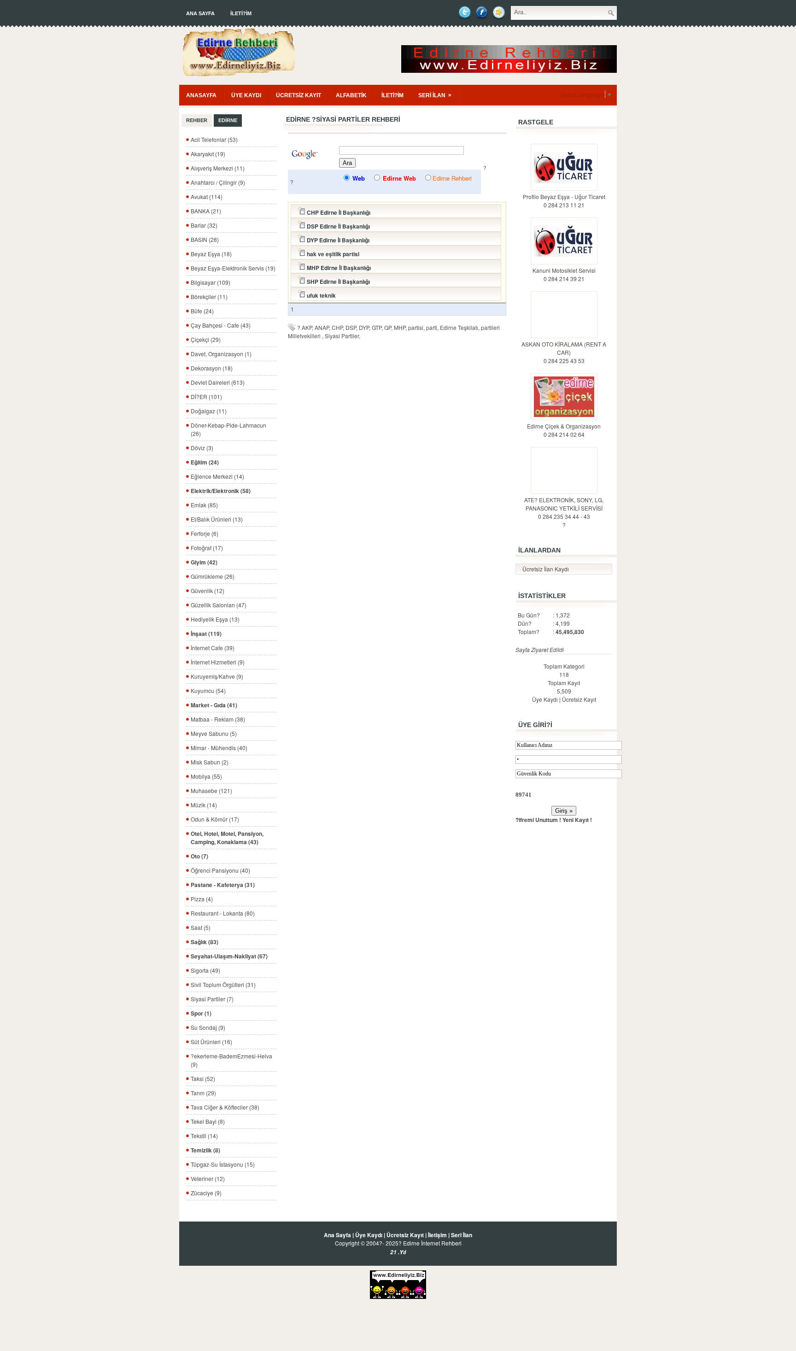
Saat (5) (201, 927)
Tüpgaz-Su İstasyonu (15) (223, 1164)
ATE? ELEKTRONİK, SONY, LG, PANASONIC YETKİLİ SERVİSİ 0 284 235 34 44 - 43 (563, 508)
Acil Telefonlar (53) (214, 139)
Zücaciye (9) (206, 1193)
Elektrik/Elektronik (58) (221, 491)
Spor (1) (201, 1013)
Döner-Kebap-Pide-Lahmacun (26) (228, 429)
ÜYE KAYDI (246, 95)
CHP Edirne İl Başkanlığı (337, 212)
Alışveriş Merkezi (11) (218, 168)
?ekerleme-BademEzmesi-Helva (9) (231, 1060)
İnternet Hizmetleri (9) (218, 662)
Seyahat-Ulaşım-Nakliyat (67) (229, 956)
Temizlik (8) (205, 1150)
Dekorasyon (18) (212, 368)
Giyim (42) (204, 562)
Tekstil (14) (204, 1136)
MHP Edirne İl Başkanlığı (338, 268)
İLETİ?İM (241, 13)
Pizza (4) (202, 899)
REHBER (196, 120)
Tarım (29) (203, 1093)
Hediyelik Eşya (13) (215, 619)
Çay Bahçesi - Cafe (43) (221, 325)
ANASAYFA (201, 95)
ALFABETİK (351, 95)
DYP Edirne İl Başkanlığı (337, 240)
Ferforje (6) (204, 533)
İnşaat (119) (206, 633)
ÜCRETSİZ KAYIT (298, 95)
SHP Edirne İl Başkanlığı (337, 281)
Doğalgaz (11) (209, 411)
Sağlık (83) (204, 942)
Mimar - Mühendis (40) (219, 748)
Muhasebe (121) (211, 790)
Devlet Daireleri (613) (218, 382)
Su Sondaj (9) (208, 1027)
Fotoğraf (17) (207, 548)
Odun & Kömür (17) (215, 819)
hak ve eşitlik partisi (332, 254)
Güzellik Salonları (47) (218, 605)
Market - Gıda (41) (214, 705)
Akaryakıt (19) (208, 154)
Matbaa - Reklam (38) (218, 719)
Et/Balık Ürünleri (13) (217, 519)
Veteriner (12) (208, 1178)
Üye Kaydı (545, 699)
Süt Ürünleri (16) (211, 1042)
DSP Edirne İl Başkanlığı (337, 226)
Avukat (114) (206, 196)
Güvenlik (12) (207, 590)
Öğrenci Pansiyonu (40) (220, 870)
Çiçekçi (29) (206, 339)
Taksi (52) (203, 1078)
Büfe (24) (202, 311)
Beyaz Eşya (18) (211, 254)
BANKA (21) (206, 211)
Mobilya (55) (206, 776)
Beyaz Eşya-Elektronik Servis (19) (233, 268)
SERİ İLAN (434, 95)
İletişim (437, 1235)
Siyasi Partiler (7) (212, 999)
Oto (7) (199, 856)
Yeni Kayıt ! (577, 820)
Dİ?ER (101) (206, 396)
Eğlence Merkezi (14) (217, 476)
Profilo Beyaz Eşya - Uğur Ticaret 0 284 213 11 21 (564, 201)
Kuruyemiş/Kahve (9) (217, 676)
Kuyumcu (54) (208, 690)
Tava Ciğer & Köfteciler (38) (225, 1107)
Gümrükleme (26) (212, 576)
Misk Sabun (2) (209, 762)
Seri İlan (461, 1235)
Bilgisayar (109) (210, 282)
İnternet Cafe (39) (212, 648)
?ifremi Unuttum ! (538, 820)
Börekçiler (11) (209, 296)
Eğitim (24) (205, 462)
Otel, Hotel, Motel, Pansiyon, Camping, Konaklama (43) (227, 837)
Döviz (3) (202, 448)
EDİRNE (227, 120)
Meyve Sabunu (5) (214, 733)
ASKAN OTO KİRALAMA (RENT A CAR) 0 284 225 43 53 (563, 352)
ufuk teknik (320, 295)
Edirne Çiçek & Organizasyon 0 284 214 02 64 (564, 430)
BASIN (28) (205, 239)
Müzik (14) (204, 805)
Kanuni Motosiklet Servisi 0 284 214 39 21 (564, 274)
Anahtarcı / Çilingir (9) (218, 182)
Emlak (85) (204, 505)
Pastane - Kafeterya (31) (223, 885)
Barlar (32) (204, 225)
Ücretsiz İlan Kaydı (545, 569)
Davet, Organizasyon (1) (221, 354)
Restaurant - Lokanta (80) (223, 913)
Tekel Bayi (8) (208, 1121)
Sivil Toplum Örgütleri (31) (223, 984)
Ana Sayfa (200, 13)
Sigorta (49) (205, 970)
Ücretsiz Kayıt (579, 699)
